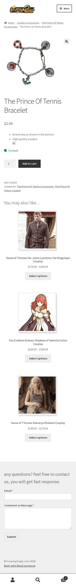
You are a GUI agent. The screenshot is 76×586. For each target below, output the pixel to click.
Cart (58, 576)
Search (38, 580)
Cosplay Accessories (28, 22)
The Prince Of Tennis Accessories (35, 186)
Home (11, 22)
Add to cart (29, 163)
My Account (12, 580)
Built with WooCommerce (19, 565)
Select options (38, 276)
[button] (66, 41)
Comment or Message (19, 505)
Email (8, 490)
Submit (11, 536)
